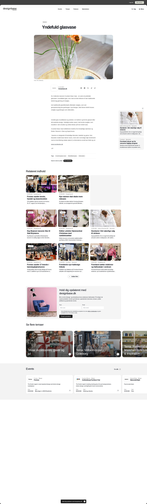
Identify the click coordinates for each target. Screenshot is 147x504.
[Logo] (10, 9)
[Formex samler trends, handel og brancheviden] (41, 189)
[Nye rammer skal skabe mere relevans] (73, 189)
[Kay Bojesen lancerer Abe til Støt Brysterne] (41, 224)
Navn (60, 304)
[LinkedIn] (84, 88)
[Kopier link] (95, 88)
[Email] (91, 88)
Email (83, 304)
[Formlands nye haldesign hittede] (73, 257)
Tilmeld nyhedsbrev (66, 316)
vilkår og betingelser (92, 311)
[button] (142, 108)
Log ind (131, 2)
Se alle (116, 369)
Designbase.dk (62, 88)
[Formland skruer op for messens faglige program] (131, 143)
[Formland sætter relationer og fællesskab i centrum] (105, 257)
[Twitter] (88, 88)
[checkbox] (59, 312)
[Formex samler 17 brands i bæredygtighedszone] (41, 257)
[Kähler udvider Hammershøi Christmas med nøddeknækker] (73, 225)
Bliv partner (139, 2)
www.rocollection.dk (57, 144)
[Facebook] (81, 88)
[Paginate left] (27, 344)
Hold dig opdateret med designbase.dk (72, 501)
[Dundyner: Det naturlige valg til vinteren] (131, 123)
